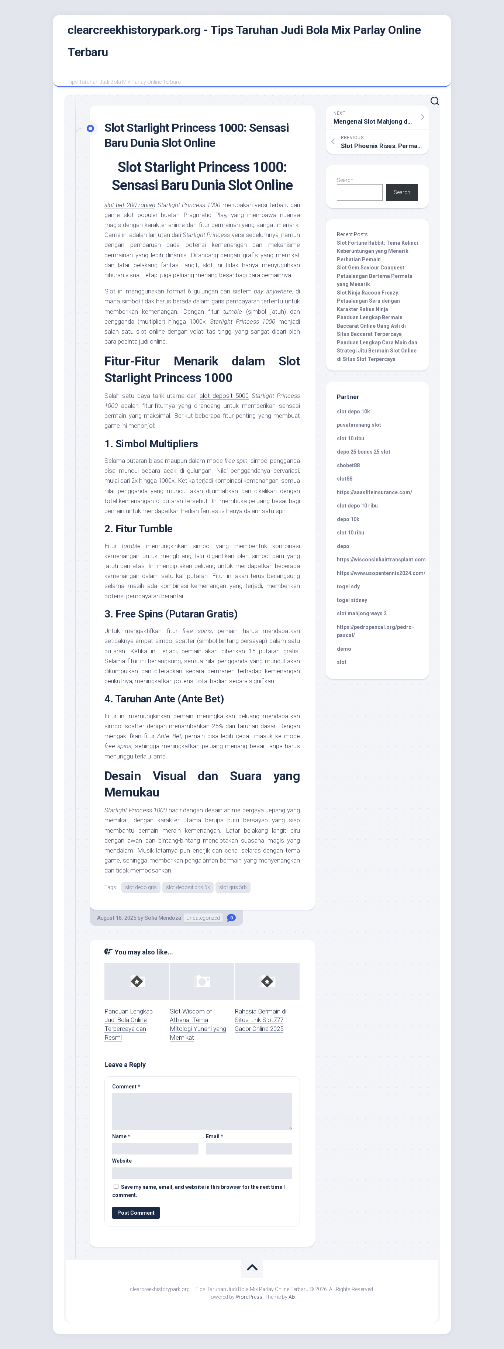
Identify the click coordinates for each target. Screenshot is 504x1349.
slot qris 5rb (233, 887)
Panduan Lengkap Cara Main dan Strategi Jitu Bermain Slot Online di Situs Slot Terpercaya (377, 351)
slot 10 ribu (350, 438)
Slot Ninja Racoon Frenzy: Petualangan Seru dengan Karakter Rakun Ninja (368, 301)
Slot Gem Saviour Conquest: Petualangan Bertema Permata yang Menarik (374, 276)
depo (343, 546)
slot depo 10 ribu (357, 506)
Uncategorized (203, 918)
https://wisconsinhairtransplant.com (381, 559)
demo (344, 649)
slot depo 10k (353, 411)
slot (341, 662)
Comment (126, 1087)
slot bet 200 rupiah (129, 205)
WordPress (249, 1297)
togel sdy (348, 586)
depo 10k (348, 519)
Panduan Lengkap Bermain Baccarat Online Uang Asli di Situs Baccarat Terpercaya (371, 325)
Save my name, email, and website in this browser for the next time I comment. (198, 1191)
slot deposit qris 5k (188, 887)
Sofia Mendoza (163, 918)
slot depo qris (141, 887)
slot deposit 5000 (224, 395)
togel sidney (352, 600)
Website (122, 1161)
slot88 (344, 479)
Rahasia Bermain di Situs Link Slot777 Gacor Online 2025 (260, 1020)
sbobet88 (348, 465)
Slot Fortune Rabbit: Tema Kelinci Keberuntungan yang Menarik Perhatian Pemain (377, 251)
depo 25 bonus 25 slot (363, 452)
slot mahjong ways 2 (362, 613)
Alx (292, 1297)
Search (345, 180)
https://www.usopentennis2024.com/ (381, 573)
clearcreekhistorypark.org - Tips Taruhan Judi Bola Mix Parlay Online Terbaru (244, 41)
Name (121, 1136)
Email (214, 1136)
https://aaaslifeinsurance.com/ (374, 492)
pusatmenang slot (359, 425)
